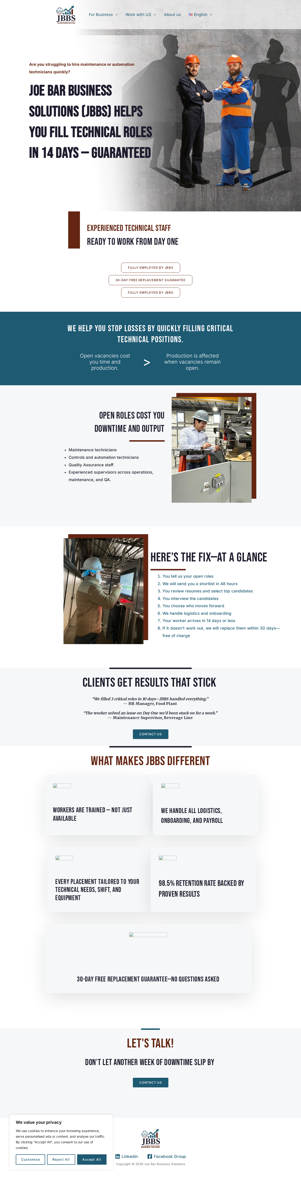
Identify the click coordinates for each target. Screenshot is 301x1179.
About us (172, 14)
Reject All (61, 1159)
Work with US (138, 14)
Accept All (91, 1159)
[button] (150, 268)
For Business (101, 14)
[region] (61, 1142)
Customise (30, 1159)
